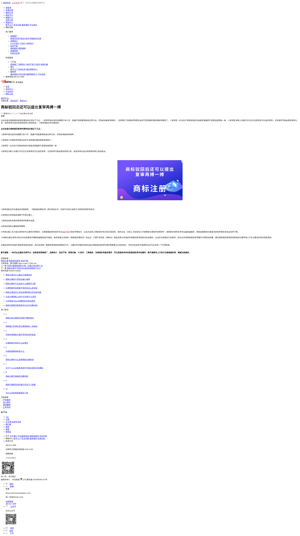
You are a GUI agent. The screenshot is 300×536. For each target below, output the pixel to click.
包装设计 (30, 43)
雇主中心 (9, 15)
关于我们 (13, 436)
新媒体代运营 (35, 39)
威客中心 (9, 18)
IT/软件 (37, 64)
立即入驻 (9, 20)
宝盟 (7, 419)
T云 (7, 417)
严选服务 (7, 400)
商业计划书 (25, 39)
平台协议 (33, 25)
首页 (7, 87)
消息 (12, 528)
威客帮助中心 (32, 74)
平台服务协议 (23, 436)
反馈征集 (41, 439)
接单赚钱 (7, 405)
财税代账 (44, 64)
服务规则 (25, 25)
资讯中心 (9, 89)
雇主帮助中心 (32, 69)
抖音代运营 (15, 53)
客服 (11, 486)
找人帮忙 (7, 402)
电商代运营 (15, 39)
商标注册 (4, 261)
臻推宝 (8, 432)
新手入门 (9, 25)
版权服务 (22, 48)
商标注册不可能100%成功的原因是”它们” (24, 268)
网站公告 (9, 94)
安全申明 (43, 436)
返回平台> (5, 98)
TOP (11, 533)
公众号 (13, 506)
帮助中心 (9, 22)
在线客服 (9, 501)
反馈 (11, 531)
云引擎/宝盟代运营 (13, 422)
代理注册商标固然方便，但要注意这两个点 (25, 266)
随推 (7, 429)
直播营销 (14, 51)
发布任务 (22, 69)
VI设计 (23, 43)
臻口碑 (8, 424)
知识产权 (14, 46)
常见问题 (17, 25)
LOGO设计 (14, 43)
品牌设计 (14, 41)
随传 (7, 427)
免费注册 (9, 10)
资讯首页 (14, 101)
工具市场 (6, 407)
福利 (11, 484)
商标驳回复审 (14, 261)
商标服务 (14, 48)
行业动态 (9, 91)
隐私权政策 (34, 436)
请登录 (8, 8)
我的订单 (9, 13)
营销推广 (14, 36)
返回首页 (7, 3)
